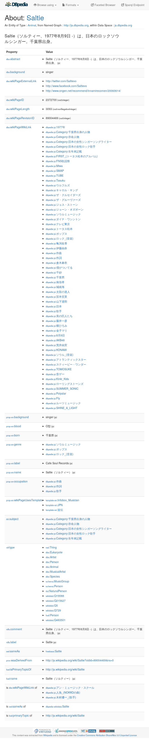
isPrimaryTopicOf (18, 669)
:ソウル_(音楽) (59, 355)
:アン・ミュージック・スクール (70, 687)
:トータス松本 (59, 229)
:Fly (53, 398)
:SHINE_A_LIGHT (61, 408)
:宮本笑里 (56, 296)
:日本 (54, 306)
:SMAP (55, 171)
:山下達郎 (56, 301)
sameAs (13, 651)
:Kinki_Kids (57, 379)
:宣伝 (54, 510)
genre (13, 444)
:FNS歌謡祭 (58, 161)
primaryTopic (19, 715)
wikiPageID (15, 100)
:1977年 (55, 127)
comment (14, 629)
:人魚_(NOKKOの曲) (63, 692)
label (13, 463)
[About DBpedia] (16, 5)
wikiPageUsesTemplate (24, 500)
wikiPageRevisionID (20, 118)
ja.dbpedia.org (123, 25)
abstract (13, 59)
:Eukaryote (54, 552)
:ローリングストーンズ (64, 384)
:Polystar (56, 393)
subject (12, 519)
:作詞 (54, 258)
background (15, 72)
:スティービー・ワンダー (66, 364)
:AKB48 (55, 340)
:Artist (51, 557)
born (13, 435)
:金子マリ (56, 330)
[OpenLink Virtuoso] (42, 730)
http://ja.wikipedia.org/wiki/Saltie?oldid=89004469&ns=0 (80, 660)
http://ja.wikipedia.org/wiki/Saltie (65, 669)
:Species (53, 576)
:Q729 (53, 610)
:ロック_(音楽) (59, 238)
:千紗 (54, 272)
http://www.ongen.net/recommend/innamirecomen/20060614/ (83, 91)
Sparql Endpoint (134, 5)
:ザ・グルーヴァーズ (63, 200)
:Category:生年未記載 (64, 151)
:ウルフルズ (58, 185)
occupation (17, 481)
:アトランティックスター (66, 359)
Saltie (35, 17)
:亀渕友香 (56, 243)
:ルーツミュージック (63, 403)
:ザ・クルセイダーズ (63, 195)
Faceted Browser (104, 5)
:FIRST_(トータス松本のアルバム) (72, 156)
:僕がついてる (59, 267)
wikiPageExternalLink (21, 81)
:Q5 (52, 605)
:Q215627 (56, 600)
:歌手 (54, 311)
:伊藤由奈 (56, 248)
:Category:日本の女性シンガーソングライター (79, 142)
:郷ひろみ (56, 325)
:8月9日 (55, 335)
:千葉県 (55, 277)
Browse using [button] (45, 5)
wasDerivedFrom (19, 660)
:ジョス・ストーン (62, 204)
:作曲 (54, 253)
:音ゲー (55, 374)
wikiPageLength (18, 109)
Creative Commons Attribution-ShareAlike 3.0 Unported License (107, 735)
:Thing (51, 547)
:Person (52, 562)
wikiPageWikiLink (18, 127)
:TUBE (54, 175)
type (10, 547)
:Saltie (54, 651)
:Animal (52, 567)
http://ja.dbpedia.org (76, 25)
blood (13, 426)
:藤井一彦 (56, 321)
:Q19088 (55, 596)
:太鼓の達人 (58, 292)
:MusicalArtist (56, 571)
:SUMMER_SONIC (62, 388)
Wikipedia (47, 735)
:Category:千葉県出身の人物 (68, 132)
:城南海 (55, 287)
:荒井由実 (56, 345)
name (13, 472)
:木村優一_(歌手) (61, 697)
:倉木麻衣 (56, 263)
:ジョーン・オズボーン (64, 209)
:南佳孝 (55, 282)
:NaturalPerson (56, 591)
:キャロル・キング (62, 190)
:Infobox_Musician (62, 500)
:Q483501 (56, 620)
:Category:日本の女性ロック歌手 (70, 146)
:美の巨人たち (59, 316)
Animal (32, 25)
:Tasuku (55, 180)
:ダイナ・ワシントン (63, 219)
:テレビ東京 (58, 224)
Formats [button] (71, 5)
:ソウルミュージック (63, 214)
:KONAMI (56, 350)
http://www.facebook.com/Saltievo (66, 86)
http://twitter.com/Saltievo (61, 81)
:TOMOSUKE (59, 369)
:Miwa (54, 166)
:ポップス (56, 233)
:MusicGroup (57, 581)
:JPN (54, 505)
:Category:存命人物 (62, 137)
